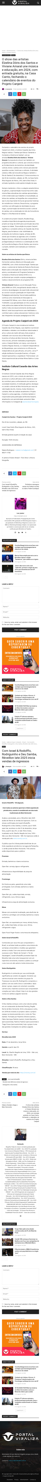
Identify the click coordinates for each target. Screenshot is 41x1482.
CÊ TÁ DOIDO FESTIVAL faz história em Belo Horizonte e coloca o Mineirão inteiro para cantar (26, 708)
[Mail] (22, 532)
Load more (20, 728)
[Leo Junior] (3, 89)
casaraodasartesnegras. (30, 402)
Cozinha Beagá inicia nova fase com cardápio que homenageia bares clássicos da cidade (26, 547)
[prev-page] (3, 577)
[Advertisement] (20, 26)
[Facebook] (10, 94)
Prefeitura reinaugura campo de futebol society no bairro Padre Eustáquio (30, 486)
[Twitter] (15, 94)
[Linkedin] (19, 532)
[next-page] (6, 577)
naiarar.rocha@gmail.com (24, 450)
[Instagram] (15, 532)
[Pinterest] (19, 94)
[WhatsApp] (24, 94)
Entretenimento (11, 50)
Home (3, 50)
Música (13, 55)
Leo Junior (9, 89)
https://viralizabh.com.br (20, 516)
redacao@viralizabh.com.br (17, 1460)
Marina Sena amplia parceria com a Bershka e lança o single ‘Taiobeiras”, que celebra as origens (26, 557)
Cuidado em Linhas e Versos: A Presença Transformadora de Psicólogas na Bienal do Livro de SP (26, 697)
